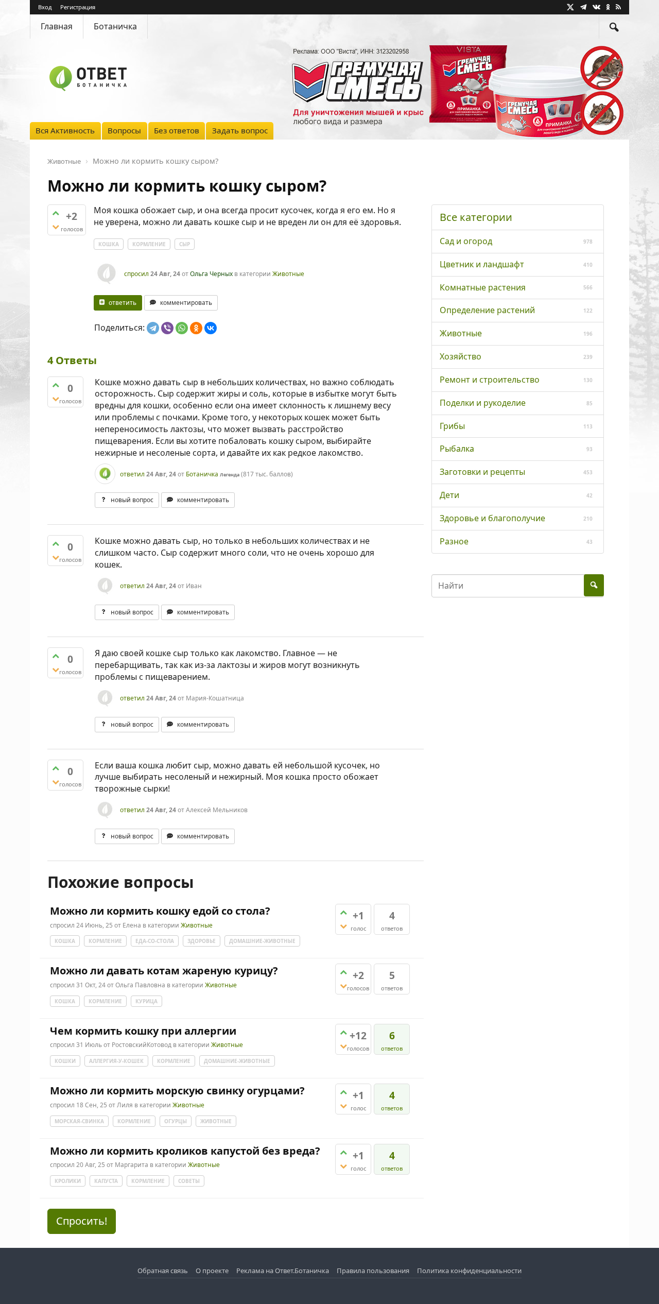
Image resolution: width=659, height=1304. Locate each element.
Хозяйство (460, 356)
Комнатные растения (483, 287)
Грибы (452, 426)
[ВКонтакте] (210, 328)
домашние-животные (262, 941)
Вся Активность (65, 130)
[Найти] (614, 26)
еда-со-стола (154, 941)
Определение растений (487, 310)
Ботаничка (115, 26)
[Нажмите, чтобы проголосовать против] (55, 227)
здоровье (201, 941)
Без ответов (176, 130)
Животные (288, 273)
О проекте (212, 1270)
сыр (184, 244)
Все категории (476, 217)
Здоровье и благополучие (492, 518)
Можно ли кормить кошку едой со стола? (160, 911)
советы (189, 1181)
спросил (136, 273)
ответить (122, 302)
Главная (57, 26)
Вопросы (124, 130)
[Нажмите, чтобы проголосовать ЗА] (55, 213)
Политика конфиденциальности (469, 1270)
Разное (454, 541)
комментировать (186, 302)
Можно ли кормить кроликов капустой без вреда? (185, 1151)
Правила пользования (373, 1270)
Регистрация (77, 7)
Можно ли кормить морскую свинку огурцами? (177, 1090)
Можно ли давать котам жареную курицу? (164, 970)
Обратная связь (162, 1270)
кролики (68, 1181)
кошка (108, 244)
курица (146, 1001)
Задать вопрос (240, 130)
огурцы (175, 1121)
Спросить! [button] (81, 1221)
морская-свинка (79, 1121)
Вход (45, 7)
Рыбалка (457, 448)
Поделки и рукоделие (483, 402)
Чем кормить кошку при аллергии (143, 1031)
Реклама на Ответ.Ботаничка (282, 1270)
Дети (449, 495)
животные (216, 1121)
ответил (132, 474)
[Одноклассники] (196, 328)
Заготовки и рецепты (482, 471)
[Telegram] (153, 328)
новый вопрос (132, 499)
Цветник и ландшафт (482, 264)
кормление (149, 244)
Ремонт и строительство (490, 379)
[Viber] (167, 328)
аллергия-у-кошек (116, 1061)
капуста (106, 1181)
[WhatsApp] (182, 328)
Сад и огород (466, 241)
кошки (65, 1061)
